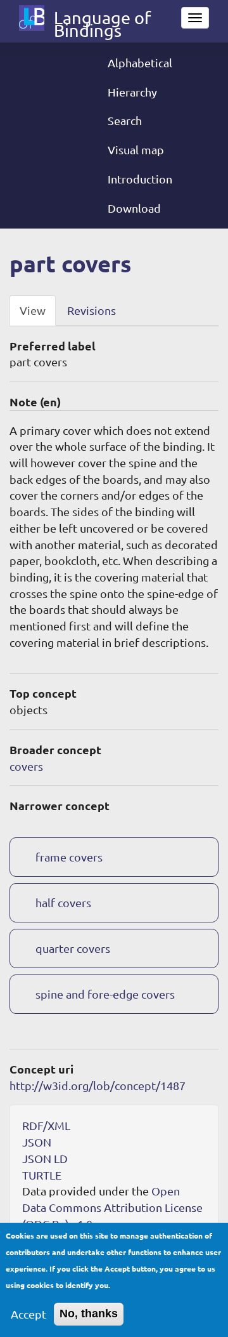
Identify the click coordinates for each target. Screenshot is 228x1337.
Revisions (91, 310)
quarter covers (72, 948)
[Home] (32, 17)
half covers (63, 902)
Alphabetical (140, 62)
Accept (28, 1313)
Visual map (136, 149)
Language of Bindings (102, 20)
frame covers (69, 856)
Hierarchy (132, 91)
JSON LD (45, 1158)
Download (134, 208)
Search (125, 120)
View (33, 310)
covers (26, 766)
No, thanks (89, 1313)
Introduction (140, 178)
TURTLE (41, 1174)
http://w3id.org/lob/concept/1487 (98, 1085)
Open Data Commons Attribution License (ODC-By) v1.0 (112, 1207)
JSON (36, 1141)
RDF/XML (46, 1125)
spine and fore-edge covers (105, 994)
